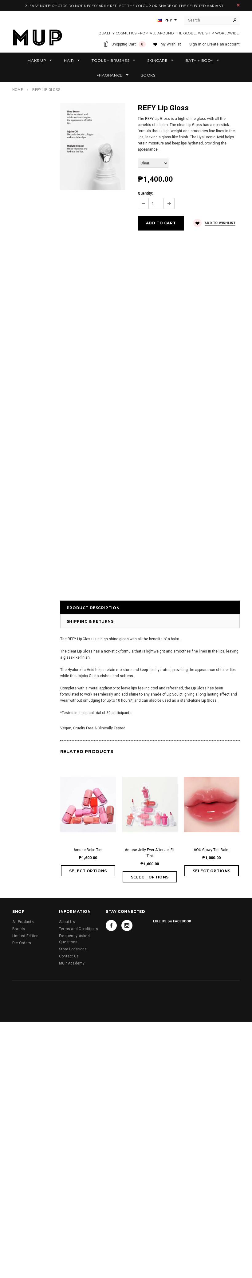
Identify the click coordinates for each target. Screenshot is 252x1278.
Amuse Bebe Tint (88, 850)
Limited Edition (25, 936)
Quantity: (145, 193)
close (238, 5)
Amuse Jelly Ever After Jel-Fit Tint (150, 853)
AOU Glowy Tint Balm (212, 850)
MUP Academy (72, 963)
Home (17, 90)
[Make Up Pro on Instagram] (126, 925)
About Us (67, 922)
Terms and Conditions (78, 929)
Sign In (195, 44)
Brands (18, 929)
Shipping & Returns (90, 621)
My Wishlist (171, 44)
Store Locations (73, 949)
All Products (23, 922)
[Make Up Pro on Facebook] (111, 925)
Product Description (93, 607)
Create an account (223, 44)
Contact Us (69, 956)
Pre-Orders (21, 943)
